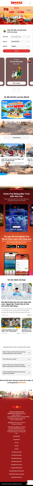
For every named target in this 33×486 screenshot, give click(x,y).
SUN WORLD (16, 436)
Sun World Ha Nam (16, 455)
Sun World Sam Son (16, 461)
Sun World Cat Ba (16, 452)
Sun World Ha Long (16, 458)
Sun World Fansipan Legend (16, 474)
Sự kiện (16, 445)
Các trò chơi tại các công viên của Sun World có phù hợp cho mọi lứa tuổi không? (14, 365)
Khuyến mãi (16, 439)
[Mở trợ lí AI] (29, 62)
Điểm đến (5, 36)
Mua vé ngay (16, 83)
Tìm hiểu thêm (16, 137)
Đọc (29, 315)
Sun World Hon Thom (16, 464)
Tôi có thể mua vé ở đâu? (10, 359)
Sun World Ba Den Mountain (16, 471)
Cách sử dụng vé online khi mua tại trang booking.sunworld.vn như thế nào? (14, 352)
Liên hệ (16, 449)
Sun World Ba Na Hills (16, 468)
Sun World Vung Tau (16, 477)
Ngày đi (5, 41)
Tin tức (16, 442)
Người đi (5, 46)
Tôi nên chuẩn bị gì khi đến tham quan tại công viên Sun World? (14, 372)
